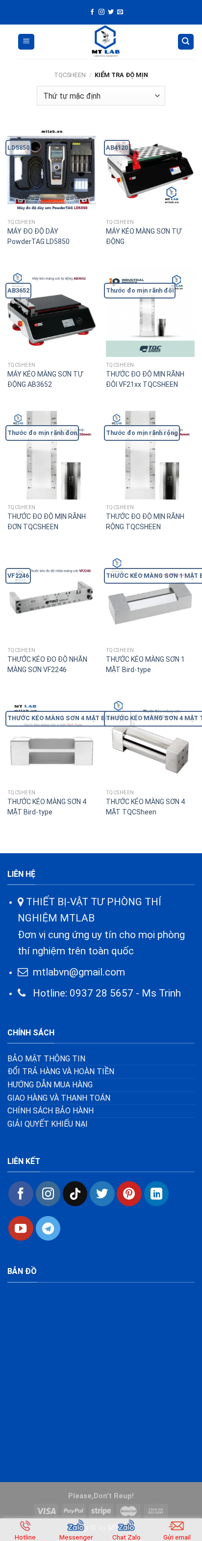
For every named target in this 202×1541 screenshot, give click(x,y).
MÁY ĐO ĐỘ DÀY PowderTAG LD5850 (38, 236)
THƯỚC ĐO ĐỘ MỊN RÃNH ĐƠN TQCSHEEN (46, 522)
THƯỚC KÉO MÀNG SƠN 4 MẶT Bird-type (46, 807)
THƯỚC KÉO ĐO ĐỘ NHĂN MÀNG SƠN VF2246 (47, 664)
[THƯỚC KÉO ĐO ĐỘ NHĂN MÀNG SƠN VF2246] (51, 597)
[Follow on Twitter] (111, 12)
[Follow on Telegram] (48, 1228)
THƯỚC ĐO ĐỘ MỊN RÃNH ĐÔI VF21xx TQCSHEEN (145, 379)
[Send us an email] (120, 12)
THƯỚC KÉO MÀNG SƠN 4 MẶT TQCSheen (145, 807)
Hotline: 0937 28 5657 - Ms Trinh (103, 993)
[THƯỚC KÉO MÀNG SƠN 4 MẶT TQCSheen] (150, 740)
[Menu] (26, 42)
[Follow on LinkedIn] (156, 1193)
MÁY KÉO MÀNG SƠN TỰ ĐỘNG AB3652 (45, 379)
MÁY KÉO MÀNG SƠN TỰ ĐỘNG (143, 236)
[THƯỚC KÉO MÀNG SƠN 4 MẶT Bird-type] (51, 740)
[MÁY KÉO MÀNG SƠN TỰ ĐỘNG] (150, 169)
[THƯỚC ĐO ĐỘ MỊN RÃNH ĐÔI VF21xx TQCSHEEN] (150, 312)
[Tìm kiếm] (186, 42)
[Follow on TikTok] (75, 1193)
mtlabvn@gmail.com (79, 972)
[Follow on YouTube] (20, 1228)
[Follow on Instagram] (101, 12)
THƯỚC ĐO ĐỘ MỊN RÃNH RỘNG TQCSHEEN (145, 522)
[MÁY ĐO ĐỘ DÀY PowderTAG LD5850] (51, 169)
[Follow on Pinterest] (129, 1193)
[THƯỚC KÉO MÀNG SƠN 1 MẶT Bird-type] (150, 597)
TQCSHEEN (70, 75)
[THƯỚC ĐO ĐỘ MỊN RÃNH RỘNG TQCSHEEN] (150, 454)
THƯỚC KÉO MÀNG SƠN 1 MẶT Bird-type (145, 664)
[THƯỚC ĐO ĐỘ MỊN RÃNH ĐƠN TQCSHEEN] (51, 454)
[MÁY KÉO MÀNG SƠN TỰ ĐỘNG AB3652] (51, 312)
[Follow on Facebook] (92, 12)
